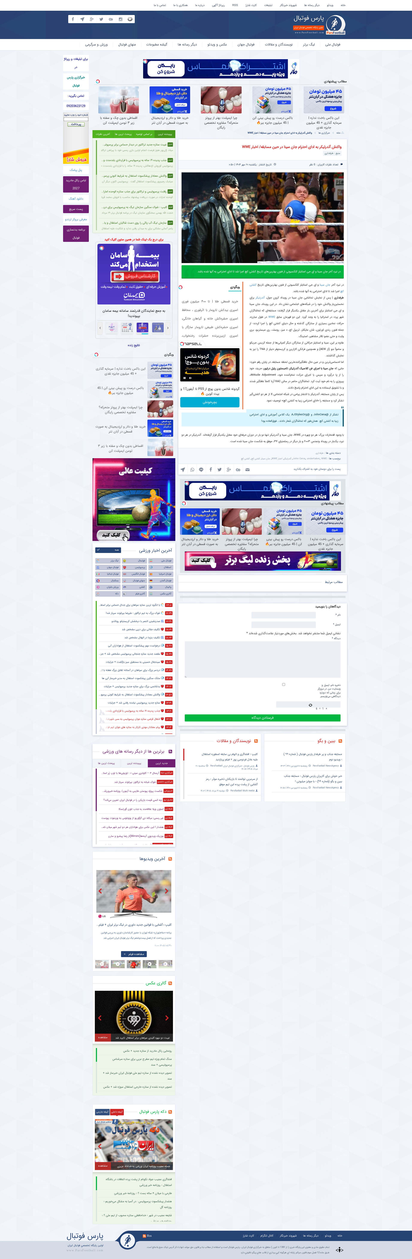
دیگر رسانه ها (312, 5)
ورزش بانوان (112, 587)
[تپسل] (145, 61)
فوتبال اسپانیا (165, 574)
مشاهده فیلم (136, 954)
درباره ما (199, 5)
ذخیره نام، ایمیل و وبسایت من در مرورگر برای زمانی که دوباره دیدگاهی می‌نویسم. (329, 690)
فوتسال (141, 561)
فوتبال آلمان (165, 581)
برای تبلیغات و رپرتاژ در (76, 63)
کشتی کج (255, 459)
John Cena (299, 459)
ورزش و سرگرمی (96, 44)
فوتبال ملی (332, 44)
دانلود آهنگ (76, 198)
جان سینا (325, 285)
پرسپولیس (140, 567)
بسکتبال (114, 581)
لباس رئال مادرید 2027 (76, 184)
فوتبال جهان (246, 44)
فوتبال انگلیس (138, 574)
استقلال (167, 567)
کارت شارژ (251, 5)
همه (117, 550)
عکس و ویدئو (217, 44)
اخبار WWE (277, 459)
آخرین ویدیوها (152, 858)
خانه (343, 5)
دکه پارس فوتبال (152, 1111)
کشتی (142, 587)
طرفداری (320, 453)
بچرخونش (210, 402)
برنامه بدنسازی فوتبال (76, 233)
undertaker (313, 459)
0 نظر (312, 165)
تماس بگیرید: (76, 95)
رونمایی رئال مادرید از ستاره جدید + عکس (147, 1051)
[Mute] (190, 378)
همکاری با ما (180, 5)
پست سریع (76, 209)
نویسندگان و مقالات (279, 44)
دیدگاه (336, 638)
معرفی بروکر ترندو (76, 219)
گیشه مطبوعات (156, 44)
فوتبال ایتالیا (112, 574)
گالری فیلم (140, 594)
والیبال (168, 587)
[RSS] (342, 741)
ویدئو (330, 5)
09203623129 (76, 106)
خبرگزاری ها (324, 133)
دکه (116, 594)
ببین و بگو (326, 741)
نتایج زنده (134, 345)
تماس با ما (160, 5)
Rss (149, 1235)
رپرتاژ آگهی (218, 5)
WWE (271, 317)
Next (167, 891)
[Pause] (184, 378)
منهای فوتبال (127, 44)
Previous (100, 891)
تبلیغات (268, 5)
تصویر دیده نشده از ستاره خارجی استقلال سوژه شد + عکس (137, 1087)
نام (338, 615)
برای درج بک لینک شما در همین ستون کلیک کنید (134, 239)
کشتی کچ (245, 459)
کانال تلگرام (267, 1235)
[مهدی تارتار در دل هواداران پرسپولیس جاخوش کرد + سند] (133, 894)
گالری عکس (165, 594)
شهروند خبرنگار (288, 5)
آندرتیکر (260, 297)
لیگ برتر (309, 44)
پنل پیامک (76, 170)
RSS (235, 5)
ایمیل (337, 624)
